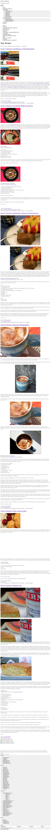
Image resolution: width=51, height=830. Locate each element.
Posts (4, 36)
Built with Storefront (4, 828)
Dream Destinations (7, 801)
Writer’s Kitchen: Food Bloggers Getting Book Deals (17, 49)
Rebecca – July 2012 (7, 37)
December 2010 (6, 784)
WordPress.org (6, 823)
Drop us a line (6, 29)
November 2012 (6, 774)
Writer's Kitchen (8, 100)
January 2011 (5, 783)
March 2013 (5, 769)
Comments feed (6, 821)
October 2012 (5, 775)
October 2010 (5, 786)
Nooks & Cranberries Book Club (9, 35)
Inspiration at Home (7, 17)
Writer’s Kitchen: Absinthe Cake (11, 585)
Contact (4, 23)
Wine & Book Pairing (7, 813)
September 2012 (6, 776)
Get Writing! (5, 9)
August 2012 (5, 777)
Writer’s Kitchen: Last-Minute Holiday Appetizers (16, 106)
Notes (4, 808)
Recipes (22, 102)
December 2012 (6, 772)
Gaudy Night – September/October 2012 (11, 32)
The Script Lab (6, 761)
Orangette (5, 759)
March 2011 (5, 780)
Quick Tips (7, 12)
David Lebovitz (6, 757)
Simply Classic (9, 147)
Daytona (18, 46)
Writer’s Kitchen (8, 18)
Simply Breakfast (6, 760)
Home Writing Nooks (9, 19)
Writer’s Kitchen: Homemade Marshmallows (14, 325)
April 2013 (5, 768)
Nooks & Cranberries (4, 1)
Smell (6, 796)
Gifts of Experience (7, 805)
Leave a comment (29, 103)
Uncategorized (6, 812)
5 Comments (27, 322)
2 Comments (23, 46)
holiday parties (14, 209)
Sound (6, 797)
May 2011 (5, 779)
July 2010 (5, 788)
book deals (5, 102)
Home (4, 7)
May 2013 (5, 767)
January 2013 (5, 771)
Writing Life (7, 13)
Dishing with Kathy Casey (11, 184)
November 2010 (6, 785)
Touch (6, 799)
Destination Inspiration (7, 8)
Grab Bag (7, 794)
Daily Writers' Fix (6, 792)
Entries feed (5, 820)
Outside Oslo (22, 578)
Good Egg (5, 758)
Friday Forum (5, 804)
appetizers (5, 209)
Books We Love (8, 16)
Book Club (7, 15)
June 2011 (5, 778)
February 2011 (6, 781)
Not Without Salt (12, 457)
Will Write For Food (7, 763)
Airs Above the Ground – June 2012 (10, 27)
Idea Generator (6, 807)
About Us (5, 22)
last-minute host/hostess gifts (15, 124)
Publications (5, 809)
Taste (6, 798)
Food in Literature (9, 21)
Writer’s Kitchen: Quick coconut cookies (13, 511)
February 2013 (6, 770)
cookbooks (10, 102)
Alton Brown (19, 457)
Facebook (5, 31)
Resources (7, 14)
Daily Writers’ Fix (9, 10)
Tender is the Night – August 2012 (10, 40)
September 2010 (6, 787)
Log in (4, 819)
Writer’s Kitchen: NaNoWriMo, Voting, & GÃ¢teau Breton (19, 213)
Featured (14, 102)
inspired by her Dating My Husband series (16, 86)
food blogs (18, 102)
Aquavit (7, 563)
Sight (6, 795)
